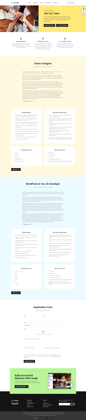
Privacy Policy (53, 356)
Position (25, 322)
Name (25, 316)
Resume (25, 328)
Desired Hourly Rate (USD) (29, 347)
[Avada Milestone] (15, 402)
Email (45, 316)
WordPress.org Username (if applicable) (51, 347)
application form (27, 101)
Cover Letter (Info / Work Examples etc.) (32, 338)
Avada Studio (57, 94)
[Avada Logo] (15, 2)
